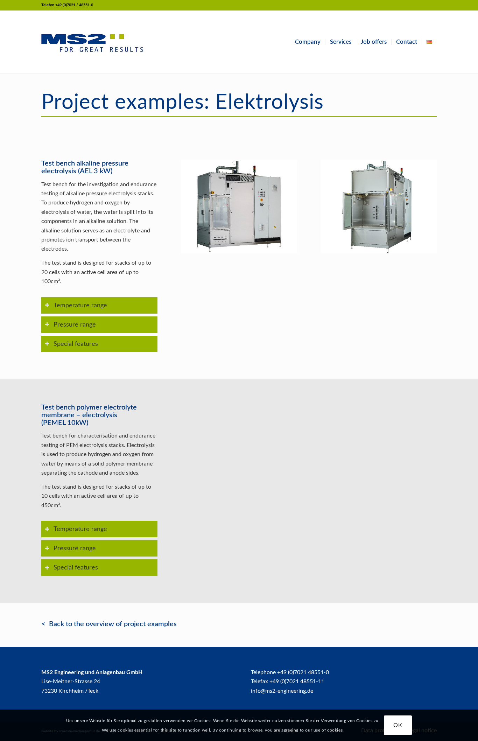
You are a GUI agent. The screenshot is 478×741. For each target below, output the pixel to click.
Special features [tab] (76, 344)
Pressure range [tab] (75, 325)
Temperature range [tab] (80, 305)
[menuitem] (307, 42)
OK (397, 725)
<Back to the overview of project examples (109, 624)
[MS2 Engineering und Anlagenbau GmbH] (92, 42)
